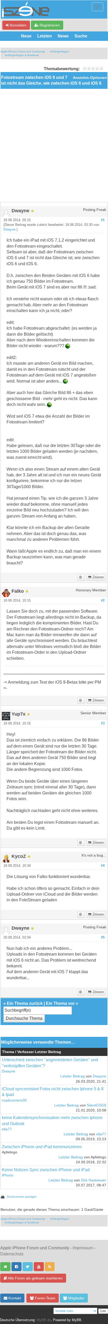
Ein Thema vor (60, 1003)
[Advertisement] (54, 145)
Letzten (44, 36)
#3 (103, 723)
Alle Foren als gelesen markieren (35, 1278)
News (63, 36)
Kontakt (14, 1298)
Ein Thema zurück (25, 1003)
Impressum (83, 1248)
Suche (80, 36)
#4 (103, 866)
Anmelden (17, 25)
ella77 (7, 1129)
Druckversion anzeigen (21, 1196)
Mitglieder (75, 1298)
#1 (103, 220)
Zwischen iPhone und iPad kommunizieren (42, 1147)
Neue (26, 36)
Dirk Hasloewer (93, 1180)
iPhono (7, 1175)
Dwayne (9, 229)
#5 (103, 937)
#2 (103, 600)
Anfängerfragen (59, 51)
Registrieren (49, 25)
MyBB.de (44, 1320)
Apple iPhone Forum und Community (23, 51)
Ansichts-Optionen (90, 78)
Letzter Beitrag (72, 1076)
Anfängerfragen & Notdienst (22, 55)
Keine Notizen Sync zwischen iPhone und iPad (46, 1170)
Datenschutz (12, 1254)
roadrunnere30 (14, 1100)
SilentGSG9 (96, 1105)
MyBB (76, 1320)
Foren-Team (44, 1298)
